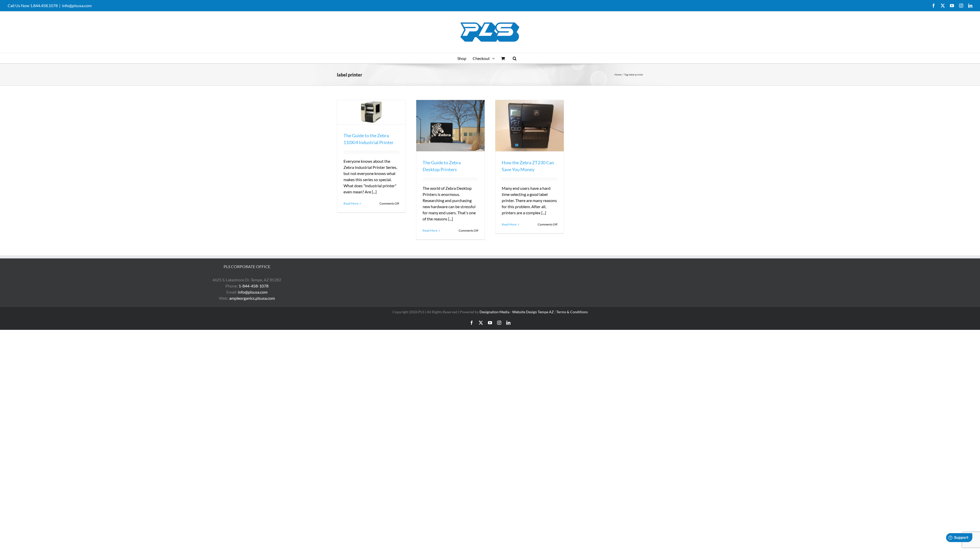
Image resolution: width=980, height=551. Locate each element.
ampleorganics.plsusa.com (252, 298)
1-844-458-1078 (253, 285)
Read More (351, 203)
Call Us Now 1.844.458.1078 (33, 5)
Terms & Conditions (572, 312)
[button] (515, 58)
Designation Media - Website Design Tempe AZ (517, 312)
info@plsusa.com (77, 5)
